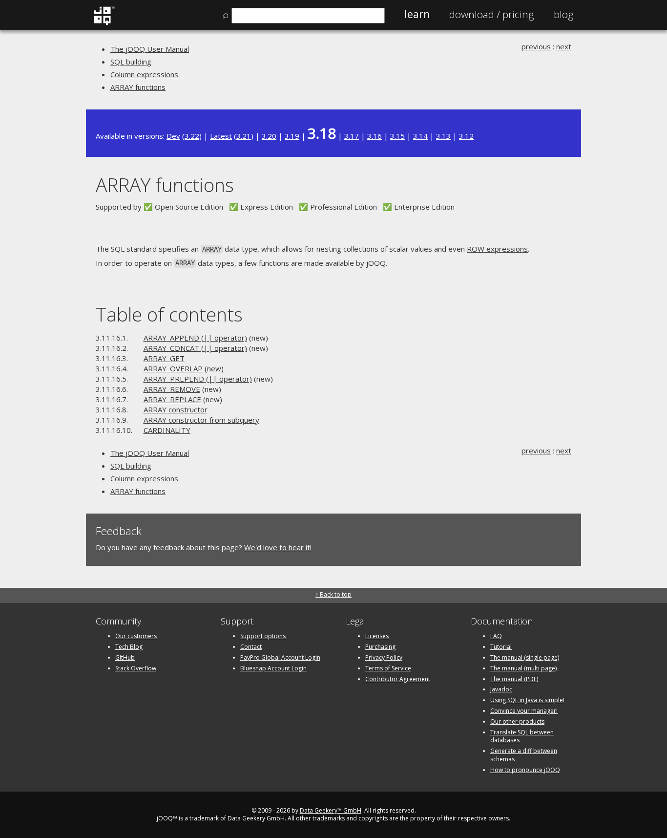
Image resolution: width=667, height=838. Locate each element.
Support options (263, 636)
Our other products (517, 721)
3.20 (269, 136)
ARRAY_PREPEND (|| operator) (198, 379)
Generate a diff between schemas (523, 755)
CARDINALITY (167, 430)
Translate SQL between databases (522, 736)
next (563, 46)
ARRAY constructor (176, 409)
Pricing (491, 14)
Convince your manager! (524, 711)
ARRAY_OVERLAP (173, 368)
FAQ (496, 636)
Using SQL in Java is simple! (527, 700)
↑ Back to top (333, 594)
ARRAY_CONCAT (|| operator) (195, 348)
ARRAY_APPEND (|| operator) (195, 338)
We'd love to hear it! (278, 547)
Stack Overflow (135, 668)
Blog (564, 14)
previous (536, 46)
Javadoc (501, 689)
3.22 (192, 136)
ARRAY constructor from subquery (201, 420)
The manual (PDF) (514, 679)
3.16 (374, 136)
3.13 (443, 136)
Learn (417, 14)
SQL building (130, 61)
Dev (173, 136)
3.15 (397, 136)
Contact (251, 647)
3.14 (420, 136)
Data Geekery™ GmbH (330, 810)
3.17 (351, 136)
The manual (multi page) (523, 668)
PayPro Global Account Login (280, 657)
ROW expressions (497, 249)
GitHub (125, 657)
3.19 (292, 136)
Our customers (136, 636)
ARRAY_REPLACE (172, 399)
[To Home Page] (104, 23)
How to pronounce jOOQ (525, 770)
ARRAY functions (138, 87)
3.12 (466, 136)
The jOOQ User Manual (149, 49)
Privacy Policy (383, 657)
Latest (221, 136)
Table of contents (169, 314)
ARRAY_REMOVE (172, 389)
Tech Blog (129, 647)
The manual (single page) (524, 657)
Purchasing (380, 647)
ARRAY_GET (164, 358)
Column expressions (144, 74)
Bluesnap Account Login (273, 668)
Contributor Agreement (397, 679)
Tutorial (501, 647)
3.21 (243, 136)
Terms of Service (388, 668)
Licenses (377, 636)
